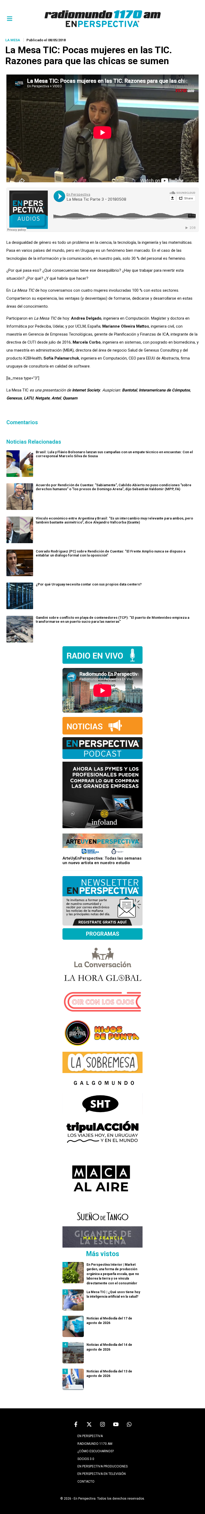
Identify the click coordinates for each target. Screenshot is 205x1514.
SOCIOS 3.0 (85, 1459)
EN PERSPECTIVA (90, 1436)
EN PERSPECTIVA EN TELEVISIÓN (101, 1474)
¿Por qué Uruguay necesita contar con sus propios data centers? (89, 584)
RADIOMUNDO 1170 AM (94, 1444)
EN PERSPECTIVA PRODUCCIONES (102, 1466)
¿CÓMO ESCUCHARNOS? (95, 1451)
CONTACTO (85, 1481)
